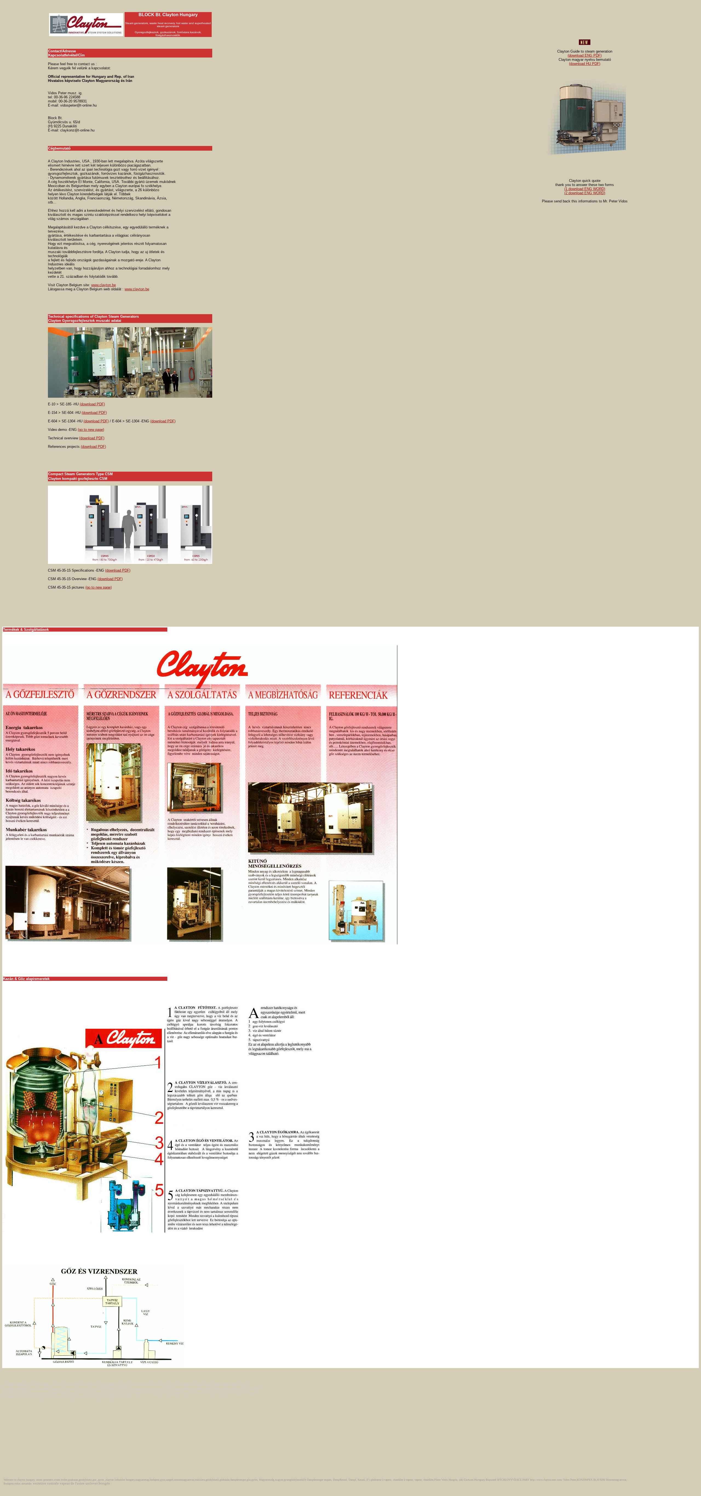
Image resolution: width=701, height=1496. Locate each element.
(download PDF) (92, 404)
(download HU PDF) (584, 64)
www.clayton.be (103, 285)
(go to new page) (91, 430)
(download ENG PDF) (585, 55)
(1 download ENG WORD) (584, 189)
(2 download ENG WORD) (584, 193)
